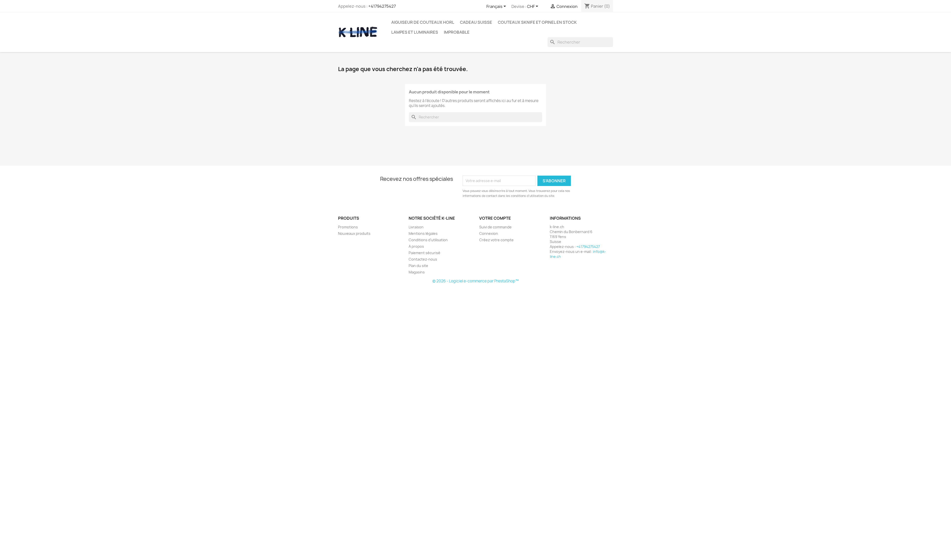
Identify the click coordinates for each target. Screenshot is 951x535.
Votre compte (495, 218)
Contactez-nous (423, 259)
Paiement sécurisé (424, 252)
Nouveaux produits (354, 233)
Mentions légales (423, 233)
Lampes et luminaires (414, 32)
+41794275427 (382, 6)
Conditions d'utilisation (428, 240)
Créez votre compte (496, 240)
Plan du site (418, 265)
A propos (416, 246)
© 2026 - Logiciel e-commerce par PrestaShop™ (475, 281)
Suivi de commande (495, 227)
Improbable (457, 32)
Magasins (417, 272)
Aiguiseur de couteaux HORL (422, 22)
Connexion (488, 233)
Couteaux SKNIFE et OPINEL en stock (537, 22)
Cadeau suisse (476, 22)
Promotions (348, 227)
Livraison (416, 227)
